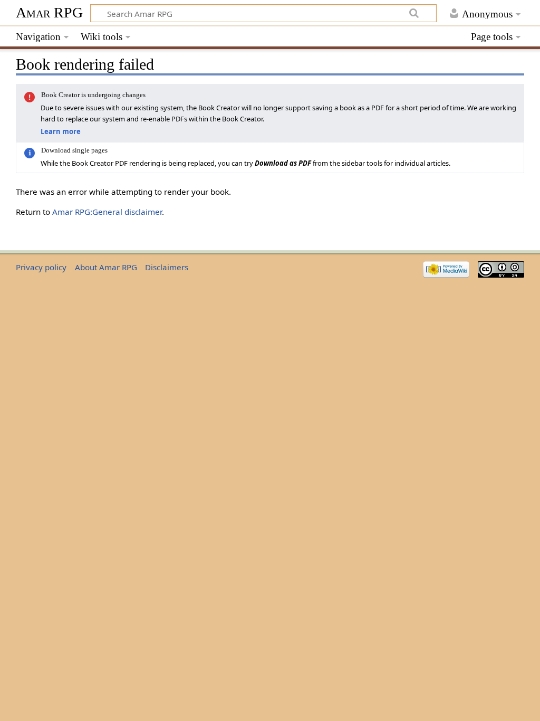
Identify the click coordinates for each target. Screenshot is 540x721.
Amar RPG (49, 12)
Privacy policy (41, 267)
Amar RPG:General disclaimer (107, 211)
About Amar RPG (106, 267)
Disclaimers (166, 267)
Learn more (61, 131)
